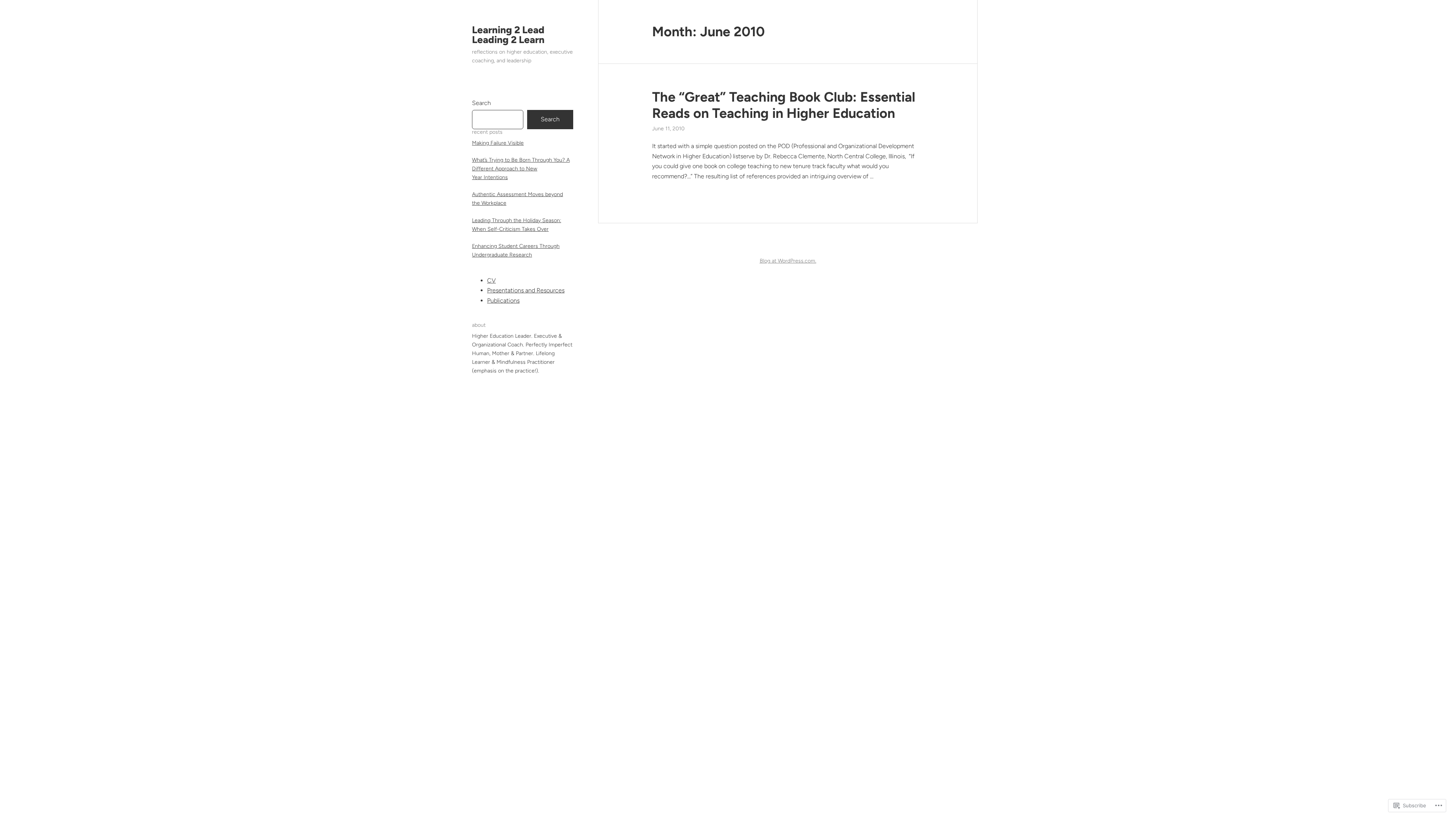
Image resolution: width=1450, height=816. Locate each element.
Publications (503, 300)
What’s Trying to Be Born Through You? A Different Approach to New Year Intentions (521, 169)
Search (481, 103)
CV (491, 280)
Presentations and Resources (526, 290)
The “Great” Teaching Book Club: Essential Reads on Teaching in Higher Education (783, 105)
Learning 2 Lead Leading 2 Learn (508, 35)
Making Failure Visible (498, 143)
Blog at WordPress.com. (788, 261)
